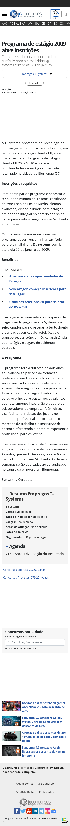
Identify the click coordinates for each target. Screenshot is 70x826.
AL (17, 23)
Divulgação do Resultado (35, 553)
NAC (4, 23)
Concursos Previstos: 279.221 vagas (26, 577)
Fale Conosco (45, 783)
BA (37, 23)
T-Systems (12, 506)
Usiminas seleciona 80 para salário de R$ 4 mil (36, 304)
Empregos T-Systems (33, 74)
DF (49, 23)
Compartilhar (34, 83)
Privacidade (46, 792)
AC (11, 23)
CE (43, 23)
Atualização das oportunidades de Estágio (36, 279)
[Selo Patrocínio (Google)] (55, 14)
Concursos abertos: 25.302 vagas (24, 570)
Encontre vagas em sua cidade (20, 636)
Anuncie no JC (25, 792)
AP (23, 23)
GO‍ (62, 23)
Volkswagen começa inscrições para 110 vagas (37, 291)
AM (30, 23)
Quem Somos (24, 783)
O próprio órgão (36, 537)
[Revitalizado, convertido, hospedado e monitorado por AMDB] (65, 820)
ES (55, 23)
